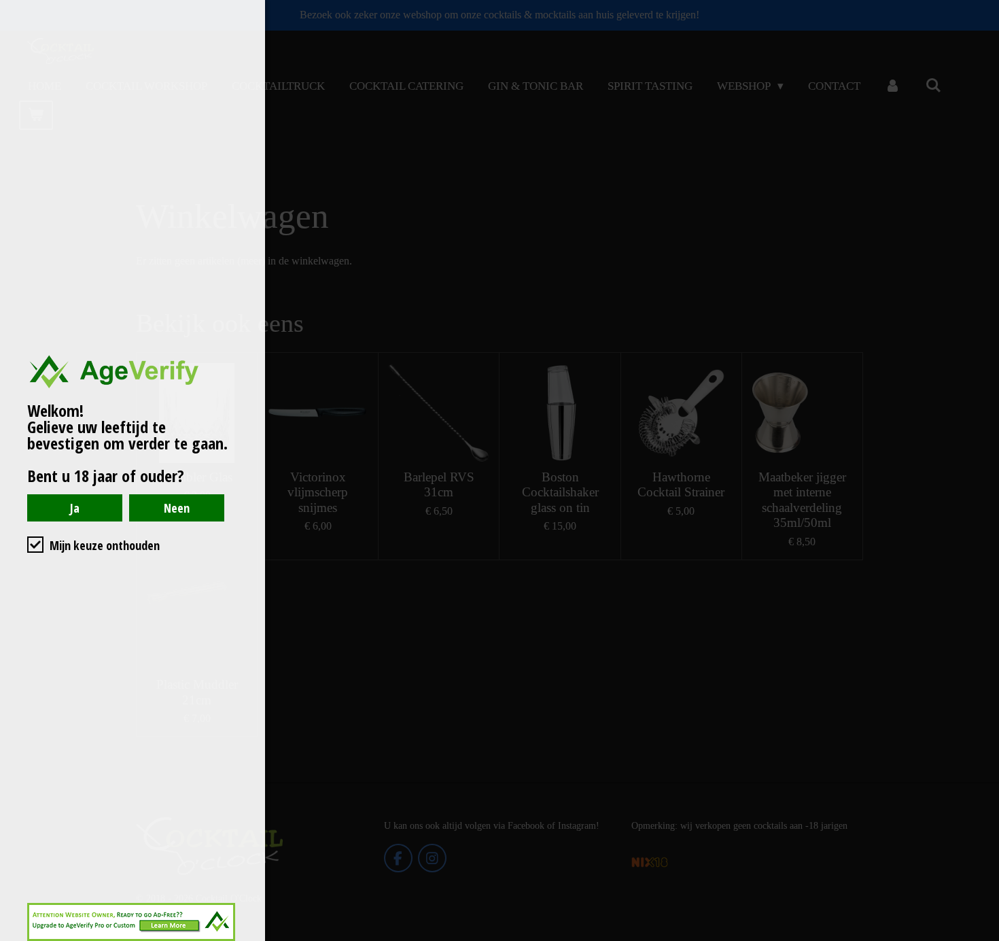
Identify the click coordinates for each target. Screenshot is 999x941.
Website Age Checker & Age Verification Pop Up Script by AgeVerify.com (982, 937)
